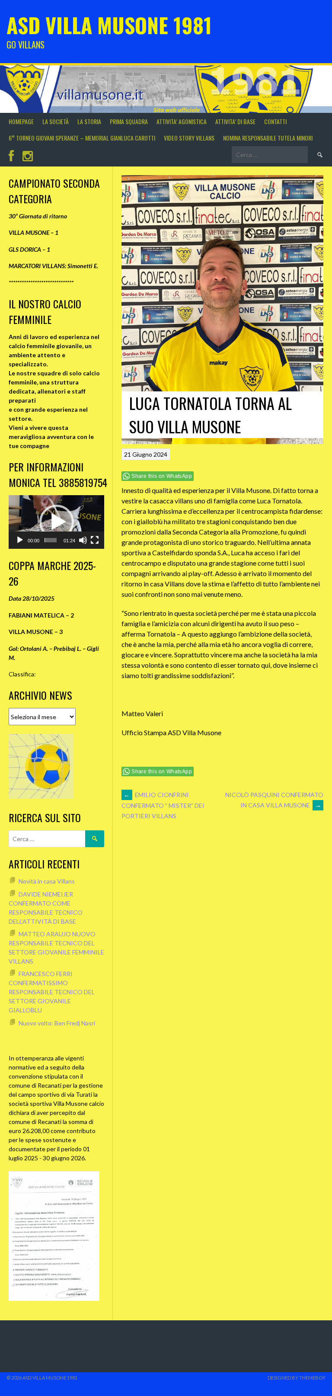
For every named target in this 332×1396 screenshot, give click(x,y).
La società (55, 121)
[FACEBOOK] (11, 156)
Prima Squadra (129, 121)
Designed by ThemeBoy (297, 1377)
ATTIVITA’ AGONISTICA (181, 121)
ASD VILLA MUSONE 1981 (109, 25)
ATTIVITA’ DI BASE (235, 121)
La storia (89, 121)
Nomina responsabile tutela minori (268, 137)
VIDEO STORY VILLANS (189, 137)
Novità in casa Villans (47, 881)
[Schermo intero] (94, 540)
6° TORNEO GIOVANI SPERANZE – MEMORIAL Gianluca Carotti (82, 137)
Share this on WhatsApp (161, 476)
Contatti (275, 121)
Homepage (21, 121)
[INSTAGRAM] (27, 156)
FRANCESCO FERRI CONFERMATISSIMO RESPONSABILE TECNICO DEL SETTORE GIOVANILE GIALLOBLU (52, 992)
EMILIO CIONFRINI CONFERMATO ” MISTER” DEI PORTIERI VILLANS (162, 805)
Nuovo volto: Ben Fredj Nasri (57, 1023)
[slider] (51, 540)
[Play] (20, 540)
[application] (56, 522)
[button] (56, 522)
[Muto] (83, 540)
